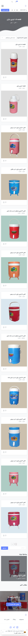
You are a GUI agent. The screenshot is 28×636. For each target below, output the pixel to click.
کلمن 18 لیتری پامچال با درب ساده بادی (16, 336)
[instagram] (17, 10)
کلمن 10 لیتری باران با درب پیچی (17, 128)
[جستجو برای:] (17, 547)
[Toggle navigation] (2, 6)
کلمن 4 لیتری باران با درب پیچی (17, 461)
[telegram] (14, 10)
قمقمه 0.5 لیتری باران (20, 44)
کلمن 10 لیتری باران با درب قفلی (18, 169)
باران (11, 23)
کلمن (15, 23)
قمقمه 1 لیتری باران (21, 86)
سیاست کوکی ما (17, 633)
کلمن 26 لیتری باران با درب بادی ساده (16, 377)
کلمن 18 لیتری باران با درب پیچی (17, 294)
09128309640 (22, 10)
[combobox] (8, 37)
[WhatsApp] (12, 10)
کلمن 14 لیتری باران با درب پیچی (17, 253)
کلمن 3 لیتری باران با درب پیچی (17, 419)
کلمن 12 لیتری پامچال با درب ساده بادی (16, 211)
